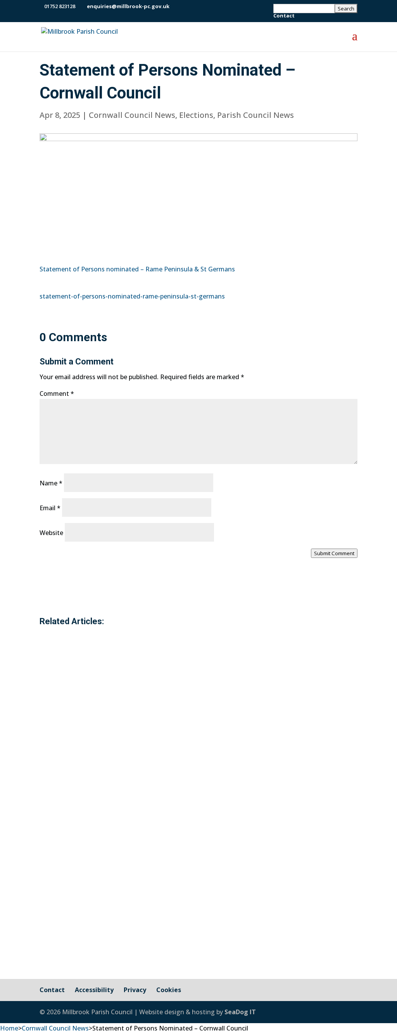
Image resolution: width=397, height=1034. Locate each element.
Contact (284, 16)
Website (51, 532)
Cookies (168, 990)
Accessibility (94, 990)
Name (51, 483)
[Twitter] (187, 6)
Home (9, 1028)
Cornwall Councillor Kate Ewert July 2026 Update (158, 793)
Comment (57, 393)
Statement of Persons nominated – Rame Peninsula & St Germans (137, 269)
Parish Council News (255, 115)
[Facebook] (177, 6)
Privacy (135, 990)
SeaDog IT (240, 1012)
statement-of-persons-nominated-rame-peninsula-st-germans (132, 296)
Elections (196, 115)
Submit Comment (334, 553)
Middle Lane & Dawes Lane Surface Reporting (151, 882)
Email (50, 508)
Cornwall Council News (132, 115)
